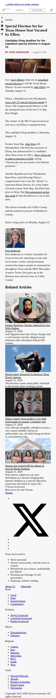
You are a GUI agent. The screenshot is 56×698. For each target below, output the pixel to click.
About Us (10, 586)
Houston (14, 652)
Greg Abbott (17, 79)
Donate (19, 10)
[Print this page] (2, 34)
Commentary (17, 603)
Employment (17, 684)
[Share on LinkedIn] (2, 26)
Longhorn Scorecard (21, 618)
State (13, 597)
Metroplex (15, 655)
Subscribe (37, 10)
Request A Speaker (20, 681)
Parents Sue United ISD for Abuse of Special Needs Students (24, 467)
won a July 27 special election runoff (24, 102)
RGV (13, 658)
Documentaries (18, 632)
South (13, 661)
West (13, 664)
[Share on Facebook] (2, 18)
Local (9, 20)
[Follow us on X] (30, 539)
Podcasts (15, 635)
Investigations (17, 600)
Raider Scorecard (19, 621)
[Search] (52, 10)
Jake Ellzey (40, 87)
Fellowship (16, 687)
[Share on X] (2, 22)
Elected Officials (19, 675)
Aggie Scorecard (19, 615)
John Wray (30, 144)
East (12, 649)
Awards (14, 678)
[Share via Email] (2, 30)
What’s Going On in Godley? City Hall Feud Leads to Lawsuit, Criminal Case (25, 420)
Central (14, 646)
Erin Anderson (19, 52)
